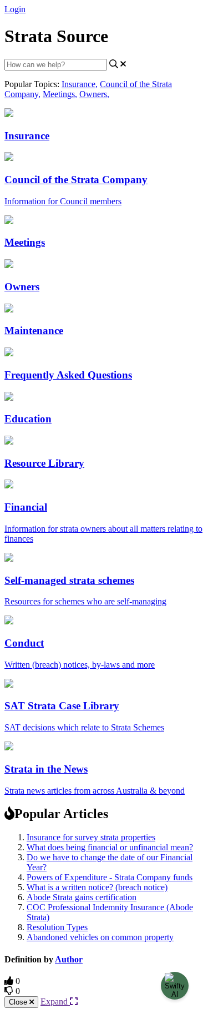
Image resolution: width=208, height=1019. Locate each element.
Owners (94, 94)
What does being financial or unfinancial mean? (110, 847)
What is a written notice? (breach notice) (97, 887)
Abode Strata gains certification (81, 897)
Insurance (80, 84)
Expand (55, 1001)
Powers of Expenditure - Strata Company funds (109, 877)
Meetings (60, 94)
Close (19, 1002)
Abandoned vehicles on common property (100, 937)
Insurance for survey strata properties (91, 837)
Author (69, 959)
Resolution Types (57, 927)
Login (15, 9)
